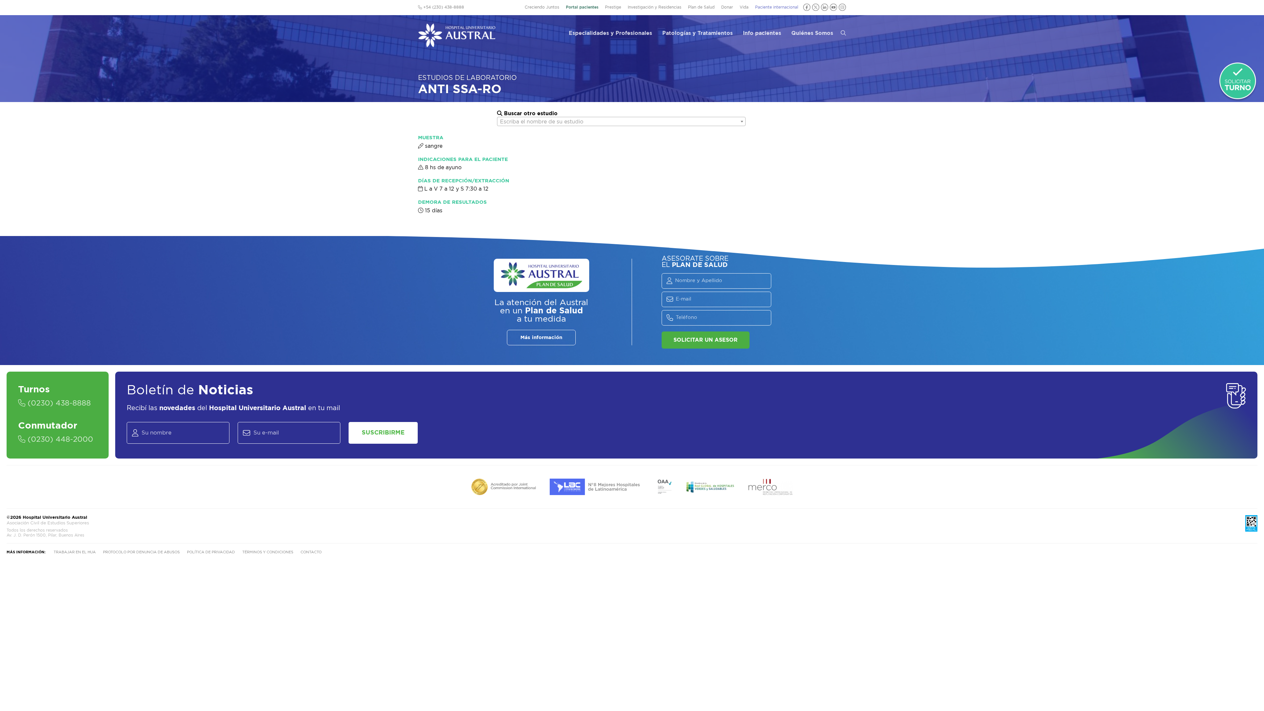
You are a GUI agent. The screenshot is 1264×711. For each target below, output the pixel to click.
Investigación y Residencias (654, 7)
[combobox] (621, 121)
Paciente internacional (776, 7)
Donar (727, 7)
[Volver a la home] (456, 44)
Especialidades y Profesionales (610, 33)
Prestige (613, 7)
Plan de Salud (701, 7)
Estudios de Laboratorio (467, 78)
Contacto (311, 552)
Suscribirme (383, 433)
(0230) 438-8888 (58, 403)
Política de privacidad (211, 552)
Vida (744, 7)
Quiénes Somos (812, 33)
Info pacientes (762, 33)
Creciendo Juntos (542, 7)
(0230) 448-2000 (59, 439)
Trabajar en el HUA (75, 552)
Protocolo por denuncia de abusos (141, 552)
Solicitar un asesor (705, 340)
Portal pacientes (582, 7)
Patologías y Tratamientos (697, 33)
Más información (541, 337)
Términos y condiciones (267, 552)
